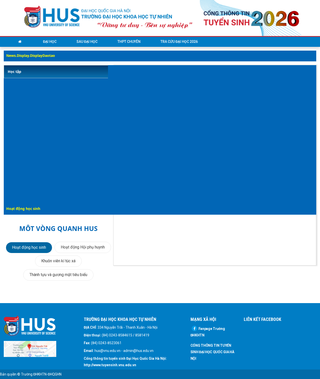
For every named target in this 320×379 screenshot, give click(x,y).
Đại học (49, 42)
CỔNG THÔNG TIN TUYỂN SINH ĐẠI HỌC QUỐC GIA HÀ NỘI (212, 351)
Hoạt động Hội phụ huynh (83, 247)
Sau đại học (87, 42)
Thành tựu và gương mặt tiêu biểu (58, 274)
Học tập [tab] (14, 71)
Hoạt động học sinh (29, 247)
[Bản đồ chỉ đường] (30, 348)
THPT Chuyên (129, 42)
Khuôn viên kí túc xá (58, 261)
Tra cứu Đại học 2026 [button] (179, 42)
